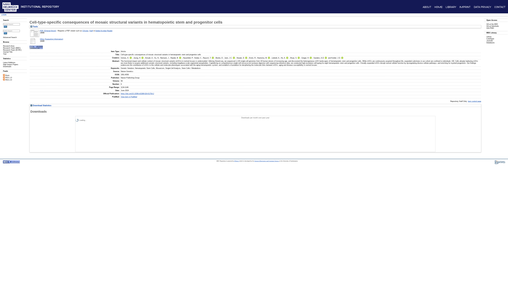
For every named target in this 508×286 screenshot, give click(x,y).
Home (438, 7)
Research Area (8, 46)
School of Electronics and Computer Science (266, 161)
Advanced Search (10, 37)
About (427, 7)
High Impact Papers (10, 65)
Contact (499, 7)
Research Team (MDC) (12, 48)
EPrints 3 (236, 161)
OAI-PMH (490, 28)
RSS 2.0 (8, 80)
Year (4, 54)
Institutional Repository (40, 6)
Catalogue (490, 39)
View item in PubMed (129, 97)
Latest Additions (9, 63)
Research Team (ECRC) (12, 50)
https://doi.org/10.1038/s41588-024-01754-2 (137, 94)
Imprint (465, 7)
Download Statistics (41, 105)
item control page (474, 101)
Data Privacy (482, 7)
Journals (489, 41)
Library (451, 7)
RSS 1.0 (8, 78)
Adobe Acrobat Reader (103, 31)
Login (3, 15)
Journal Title (7, 52)
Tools (35, 27)
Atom (7, 75)
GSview (85, 31)
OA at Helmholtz (492, 26)
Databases (490, 43)
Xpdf (91, 31)
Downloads (7, 66)
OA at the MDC (492, 24)
